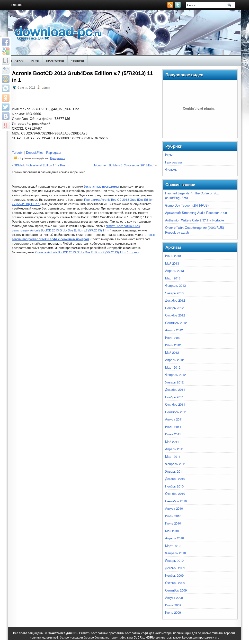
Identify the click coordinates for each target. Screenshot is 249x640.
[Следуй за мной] (178, 6)
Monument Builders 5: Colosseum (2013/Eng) (124, 165)
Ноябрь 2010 (174, 486)
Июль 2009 (173, 605)
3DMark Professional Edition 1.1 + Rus (39, 165)
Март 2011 (172, 456)
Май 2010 (172, 530)
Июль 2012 (173, 337)
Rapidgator (53, 152)
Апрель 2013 (174, 270)
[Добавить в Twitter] (5, 107)
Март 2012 (172, 367)
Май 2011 (172, 441)
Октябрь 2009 (175, 582)
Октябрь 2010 (175, 493)
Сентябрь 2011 (176, 412)
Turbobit (18, 152)
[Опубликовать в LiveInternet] (5, 61)
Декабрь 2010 (175, 478)
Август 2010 (174, 508)
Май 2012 (172, 352)
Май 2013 (172, 263)
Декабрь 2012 (175, 300)
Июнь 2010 (173, 523)
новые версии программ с (84, 236)
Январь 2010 (174, 560)
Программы (55, 60)
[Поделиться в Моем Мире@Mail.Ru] (5, 79)
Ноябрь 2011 (174, 397)
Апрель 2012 (174, 359)
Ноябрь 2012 (174, 308)
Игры (35, 60)
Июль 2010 (173, 516)
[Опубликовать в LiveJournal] (5, 70)
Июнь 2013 (173, 255)
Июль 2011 (173, 426)
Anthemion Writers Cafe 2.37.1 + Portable (194, 220)
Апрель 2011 (174, 449)
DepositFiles (35, 152)
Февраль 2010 (175, 553)
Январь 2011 (174, 471)
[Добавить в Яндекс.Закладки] (5, 125)
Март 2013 (172, 278)
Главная (17, 5)
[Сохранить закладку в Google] (5, 51)
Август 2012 (174, 330)
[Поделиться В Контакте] (5, 116)
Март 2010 (172, 545)
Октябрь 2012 (175, 315)
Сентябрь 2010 (176, 501)
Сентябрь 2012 (176, 322)
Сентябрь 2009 (176, 590)
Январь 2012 (174, 382)
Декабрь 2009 (175, 567)
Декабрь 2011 (175, 389)
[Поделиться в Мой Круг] (5, 88)
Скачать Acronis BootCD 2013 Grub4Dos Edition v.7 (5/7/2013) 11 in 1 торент (87, 252)
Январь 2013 (174, 293)
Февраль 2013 (175, 285)
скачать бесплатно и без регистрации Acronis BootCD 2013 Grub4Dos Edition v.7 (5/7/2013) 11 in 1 (76, 228)
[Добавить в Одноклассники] (5, 98)
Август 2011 (174, 419)
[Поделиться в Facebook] (5, 42)
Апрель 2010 (174, 538)
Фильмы (77, 60)
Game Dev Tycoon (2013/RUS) (187, 205)
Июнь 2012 (173, 345)
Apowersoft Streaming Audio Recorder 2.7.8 (196, 212)
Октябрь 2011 (175, 404)
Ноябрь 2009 (174, 575)
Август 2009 (174, 597)
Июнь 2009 (173, 612)
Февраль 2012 (175, 374)
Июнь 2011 (173, 434)
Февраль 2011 (175, 463)
